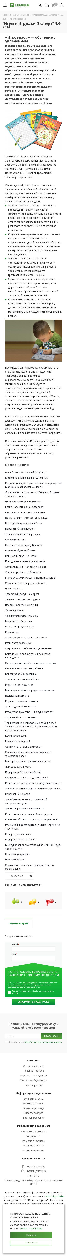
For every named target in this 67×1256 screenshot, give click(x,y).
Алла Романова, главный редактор (25, 472)
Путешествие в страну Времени (23, 545)
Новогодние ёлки (15, 859)
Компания (33, 1060)
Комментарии (19, 923)
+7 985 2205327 (36, 1166)
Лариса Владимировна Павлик (23, 501)
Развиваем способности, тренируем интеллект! (33, 783)
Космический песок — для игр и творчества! (31, 819)
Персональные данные (33, 1075)
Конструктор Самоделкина (21, 673)
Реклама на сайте (33, 1145)
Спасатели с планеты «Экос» (22, 679)
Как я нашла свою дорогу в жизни (25, 512)
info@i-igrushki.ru (36, 1171)
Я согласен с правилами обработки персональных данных (33, 992)
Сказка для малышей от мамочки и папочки (30, 663)
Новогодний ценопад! (17, 794)
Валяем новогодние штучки (21, 604)
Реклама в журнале (33, 1140)
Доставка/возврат (33, 1117)
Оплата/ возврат (33, 1113)
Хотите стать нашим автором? (23, 746)
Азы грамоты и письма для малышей (26, 777)
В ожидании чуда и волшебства (23, 523)
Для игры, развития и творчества (24, 808)
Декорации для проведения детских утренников (33, 788)
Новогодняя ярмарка (17, 854)
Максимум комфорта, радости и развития (29, 690)
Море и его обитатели (18, 621)
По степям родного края (19, 626)
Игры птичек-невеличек (19, 684)
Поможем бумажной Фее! (20, 550)
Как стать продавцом (33, 1131)
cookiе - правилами (31, 1228)
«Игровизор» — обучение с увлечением (28, 648)
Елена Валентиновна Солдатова (24, 506)
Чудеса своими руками (18, 766)
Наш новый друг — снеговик (21, 555)
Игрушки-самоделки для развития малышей (30, 577)
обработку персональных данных (43, 1042)
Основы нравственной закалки (23, 572)
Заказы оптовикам (33, 1103)
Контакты (33, 1175)
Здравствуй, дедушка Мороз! (22, 594)
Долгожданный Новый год (20, 706)
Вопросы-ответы (34, 1098)
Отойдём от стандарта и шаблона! (25, 583)
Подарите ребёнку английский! (23, 772)
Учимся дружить (14, 610)
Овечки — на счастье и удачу (22, 599)
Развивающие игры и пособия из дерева (29, 814)
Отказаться (31, 1242)
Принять (31, 1234)
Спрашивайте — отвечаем (20, 717)
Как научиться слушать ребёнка (24, 668)
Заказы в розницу (33, 1108)
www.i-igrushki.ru (55, 1196)
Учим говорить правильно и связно (26, 637)
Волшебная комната (17, 695)
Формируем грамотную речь (21, 615)
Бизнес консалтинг (33, 1150)
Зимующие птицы (15, 539)
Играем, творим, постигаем (21, 701)
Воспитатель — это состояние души (26, 517)
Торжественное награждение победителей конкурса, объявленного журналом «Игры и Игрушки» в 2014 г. (31, 726)
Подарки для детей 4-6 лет (21, 839)
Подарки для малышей (18, 834)
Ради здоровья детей (17, 741)
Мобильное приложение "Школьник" (27, 477)
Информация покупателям (33, 1093)
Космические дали (16, 735)
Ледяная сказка (14, 588)
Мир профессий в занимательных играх (28, 761)
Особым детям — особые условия (25, 566)
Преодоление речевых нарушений (25, 561)
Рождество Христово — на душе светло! (29, 712)
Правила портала (33, 1070)
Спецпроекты (33, 1136)
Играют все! (12, 632)
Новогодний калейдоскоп (20, 528)
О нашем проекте (33, 1066)
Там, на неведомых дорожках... (23, 534)
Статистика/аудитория (33, 1080)
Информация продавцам (33, 1125)
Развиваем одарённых (18, 642)
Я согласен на (35, 1042)
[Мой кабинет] (47, 5)
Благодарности (33, 1085)
